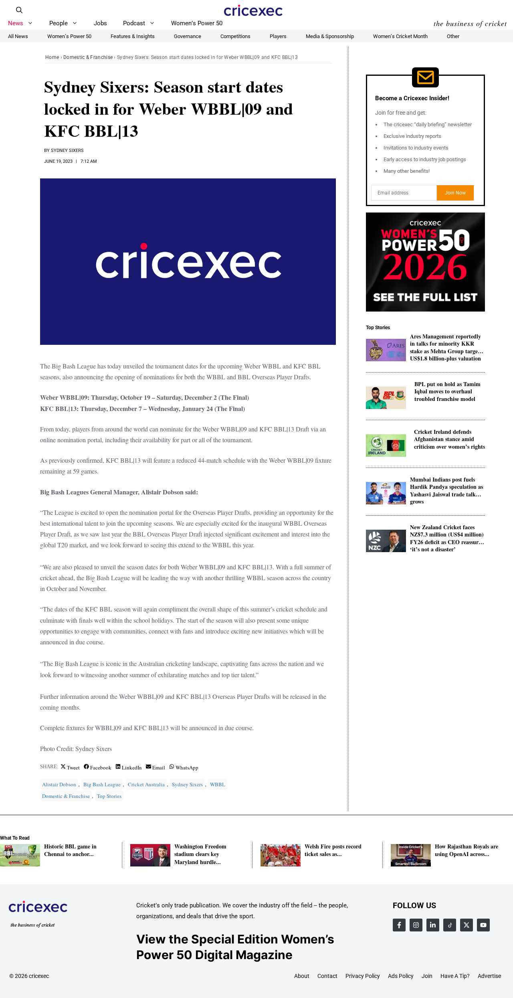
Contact (327, 976)
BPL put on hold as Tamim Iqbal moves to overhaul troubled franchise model (447, 392)
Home (52, 57)
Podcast (134, 23)
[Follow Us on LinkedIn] (432, 925)
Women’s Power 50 (196, 23)
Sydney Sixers (67, 150)
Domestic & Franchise (88, 57)
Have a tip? (455, 976)
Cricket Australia (146, 784)
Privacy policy (362, 976)
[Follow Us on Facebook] (399, 925)
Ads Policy (401, 976)
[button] (19, 10)
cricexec (39, 976)
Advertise (489, 976)
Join (427, 976)
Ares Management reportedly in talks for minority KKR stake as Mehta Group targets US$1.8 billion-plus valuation (446, 344)
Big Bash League (102, 784)
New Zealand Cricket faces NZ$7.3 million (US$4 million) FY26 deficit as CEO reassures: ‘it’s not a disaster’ (447, 535)
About (301, 976)
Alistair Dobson (59, 784)
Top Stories (109, 796)
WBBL (217, 784)
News (15, 23)
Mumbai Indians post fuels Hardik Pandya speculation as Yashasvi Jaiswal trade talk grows (446, 487)
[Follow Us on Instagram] (416, 925)
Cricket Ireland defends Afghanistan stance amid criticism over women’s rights (449, 440)
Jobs (100, 23)
